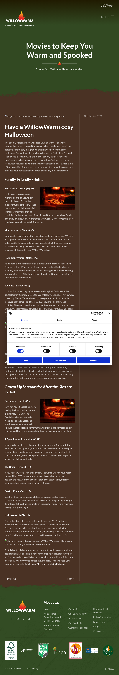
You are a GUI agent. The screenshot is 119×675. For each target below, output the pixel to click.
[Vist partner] (108, 650)
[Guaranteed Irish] (27, 650)
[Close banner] (109, 313)
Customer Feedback (78, 627)
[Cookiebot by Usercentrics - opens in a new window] (93, 313)
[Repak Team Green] (43, 650)
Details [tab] (59, 320)
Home (47, 609)
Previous (11, 578)
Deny (25, 360)
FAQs (96, 626)
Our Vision (73, 609)
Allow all (93, 360)
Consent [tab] (24, 320)
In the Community (102, 617)
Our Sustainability (77, 613)
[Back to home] (20, 16)
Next (69, 578)
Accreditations (75, 618)
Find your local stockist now (50, 564)
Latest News (61, 69)
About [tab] (94, 320)
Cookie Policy (32, 668)
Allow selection (59, 360)
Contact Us (98, 631)
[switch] (46, 351)
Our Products (75, 623)
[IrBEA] (59, 650)
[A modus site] (109, 668)
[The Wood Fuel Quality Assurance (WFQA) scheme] (75, 650)
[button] (107, 16)
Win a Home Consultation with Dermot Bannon (52, 617)
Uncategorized (76, 69)
